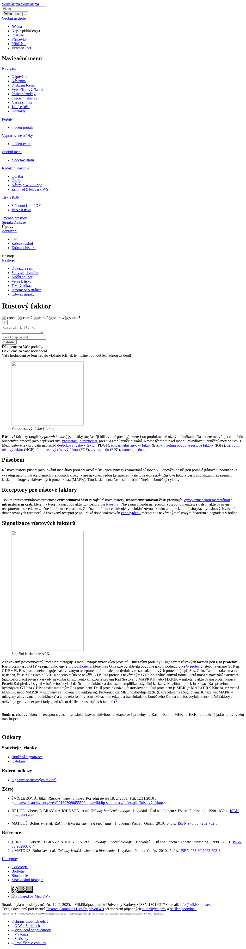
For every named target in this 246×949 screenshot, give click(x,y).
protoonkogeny (79, 666)
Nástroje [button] (8, 256)
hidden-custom (23, 160)
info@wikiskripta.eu (195, 904)
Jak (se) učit (21, 107)
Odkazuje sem (22, 268)
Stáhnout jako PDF (26, 206)
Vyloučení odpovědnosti (32, 930)
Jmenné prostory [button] (14, 218)
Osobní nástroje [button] (14, 18)
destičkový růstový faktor (76, 445)
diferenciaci (88, 441)
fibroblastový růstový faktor (57, 450)
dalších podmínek (183, 909)
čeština (17, 26)
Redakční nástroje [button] (15, 168)
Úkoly (16, 181)
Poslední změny (24, 94)
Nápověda (19, 77)
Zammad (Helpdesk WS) (30, 189)
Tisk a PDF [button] (10, 197)
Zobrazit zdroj (22, 243)
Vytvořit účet (21, 48)
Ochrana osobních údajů (30, 921)
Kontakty (19, 111)
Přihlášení (19, 44)
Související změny (25, 273)
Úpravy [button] (7, 227)
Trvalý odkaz (21, 286)
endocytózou (131, 513)
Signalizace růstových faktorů (34, 780)
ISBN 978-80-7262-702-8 (197, 823)
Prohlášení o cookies (30, 943)
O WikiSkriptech (27, 926)
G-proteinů (194, 666)
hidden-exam (21, 144)
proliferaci (70, 441)
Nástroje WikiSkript (27, 185)
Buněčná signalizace (27, 757)
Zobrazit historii (24, 248)
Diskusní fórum (23, 85)
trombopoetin (132, 450)
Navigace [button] (9, 68)
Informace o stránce (26, 290)
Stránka (7, 222)
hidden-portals (22, 127)
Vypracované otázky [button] (17, 136)
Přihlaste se (12, 14)
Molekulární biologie (27, 880)
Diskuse (18, 35)
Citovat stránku (23, 294)
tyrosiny (112, 504)
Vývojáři (21, 934)
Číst (15, 239)
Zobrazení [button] (9, 231)
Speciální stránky (24, 98)
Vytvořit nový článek (27, 89)
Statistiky (21, 939)
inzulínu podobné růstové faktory (189, 445)
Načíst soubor (22, 102)
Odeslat (9, 342)
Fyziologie (20, 867)
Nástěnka (19, 81)
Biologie (18, 871)
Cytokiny (19, 761)
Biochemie (20, 875)
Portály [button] (7, 119)
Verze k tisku (21, 210)
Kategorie (9, 859)
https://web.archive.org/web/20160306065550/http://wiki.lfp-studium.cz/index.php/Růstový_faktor (88, 803)
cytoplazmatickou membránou (207, 500)
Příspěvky (19, 39)
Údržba (17, 176)
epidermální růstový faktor (131, 445)
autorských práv (154, 909)
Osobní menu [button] (12, 152)
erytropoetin (100, 450)
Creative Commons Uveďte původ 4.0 (75, 909)
